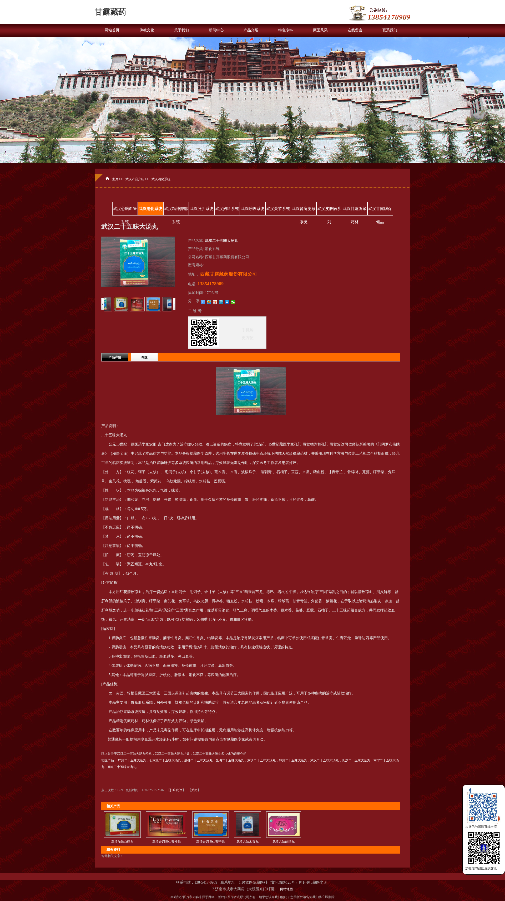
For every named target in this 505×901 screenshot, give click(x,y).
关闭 (194, 790)
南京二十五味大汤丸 (122, 767)
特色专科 (285, 30)
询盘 (144, 357)
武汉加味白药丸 (122, 842)
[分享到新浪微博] (215, 302)
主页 (115, 179)
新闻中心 (216, 30)
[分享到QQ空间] (209, 302)
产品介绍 (251, 30)
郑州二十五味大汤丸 (293, 760)
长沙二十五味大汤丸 (356, 760)
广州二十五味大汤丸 (132, 760)
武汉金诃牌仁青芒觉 (210, 842)
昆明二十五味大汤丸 (230, 760)
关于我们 (181, 30)
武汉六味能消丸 (283, 842)
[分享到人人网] (227, 302)
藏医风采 (320, 30)
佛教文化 (146, 30)
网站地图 (286, 889)
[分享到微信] (233, 302)
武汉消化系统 (161, 179)
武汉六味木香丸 (247, 842)
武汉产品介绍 (134, 179)
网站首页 (112, 30)
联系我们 (389, 30)
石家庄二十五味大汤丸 (165, 760)
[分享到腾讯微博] (221, 302)
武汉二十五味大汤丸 (324, 760)
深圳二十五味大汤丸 (261, 760)
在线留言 (355, 30)
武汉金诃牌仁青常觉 (166, 842)
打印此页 (176, 790)
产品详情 (115, 357)
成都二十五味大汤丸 (198, 760)
